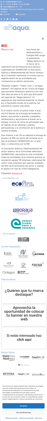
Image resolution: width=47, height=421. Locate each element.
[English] (2, 45)
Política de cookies (11, 418)
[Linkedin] (7, 19)
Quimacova (17, 173)
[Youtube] (16, 19)
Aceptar (23, 406)
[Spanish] (5, 45)
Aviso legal (38, 418)
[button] (43, 38)
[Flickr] (13, 19)
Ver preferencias (23, 412)
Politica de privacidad (26, 418)
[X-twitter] (1, 19)
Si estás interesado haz (24, 338)
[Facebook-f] (4, 19)
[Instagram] (10, 19)
